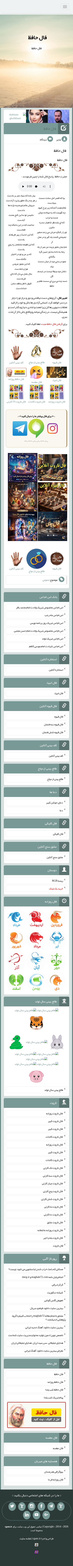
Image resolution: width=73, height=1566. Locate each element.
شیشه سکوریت (55, 1292)
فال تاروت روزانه (54, 1113)
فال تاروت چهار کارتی (52, 1183)
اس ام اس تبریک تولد (52, 638)
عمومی (45, 579)
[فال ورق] (22, 527)
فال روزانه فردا (55, 1479)
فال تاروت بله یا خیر (53, 1237)
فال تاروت (58, 1245)
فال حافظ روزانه (55, 1381)
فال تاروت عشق (55, 1222)
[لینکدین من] (27, 1515)
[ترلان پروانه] (37, 117)
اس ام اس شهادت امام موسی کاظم (46, 646)
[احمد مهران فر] (58, 117)
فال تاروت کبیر (55, 1121)
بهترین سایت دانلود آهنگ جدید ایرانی (44, 1327)
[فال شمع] (22, 497)
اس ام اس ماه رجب (54, 615)
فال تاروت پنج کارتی (53, 1191)
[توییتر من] (12, 1506)
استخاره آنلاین (56, 669)
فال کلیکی (58, 833)
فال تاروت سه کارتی (53, 1175)
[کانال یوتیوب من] (36, 1515)
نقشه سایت (25, 1538)
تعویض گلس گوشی (53, 1300)
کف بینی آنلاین (56, 755)
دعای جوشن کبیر (54, 802)
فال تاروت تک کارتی (53, 1167)
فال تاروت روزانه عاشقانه (50, 1230)
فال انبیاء (58, 693)
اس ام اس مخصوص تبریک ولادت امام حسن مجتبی (38, 630)
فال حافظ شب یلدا (54, 1389)
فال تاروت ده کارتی (53, 1214)
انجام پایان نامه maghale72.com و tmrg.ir (42, 1276)
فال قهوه (58, 716)
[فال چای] (52, 527)
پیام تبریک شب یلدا (53, 1397)
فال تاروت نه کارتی (53, 1206)
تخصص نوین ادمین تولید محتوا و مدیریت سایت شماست (35, 1335)
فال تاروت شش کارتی (52, 1198)
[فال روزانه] (22, 468)
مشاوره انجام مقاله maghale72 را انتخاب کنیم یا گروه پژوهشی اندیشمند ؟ (39, 1317)
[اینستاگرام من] (31, 1506)
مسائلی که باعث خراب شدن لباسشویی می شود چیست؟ (36, 1269)
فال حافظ (37, 37)
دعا (61, 810)
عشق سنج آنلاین (55, 857)
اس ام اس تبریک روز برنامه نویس (46, 623)
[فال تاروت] (52, 468)
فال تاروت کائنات (54, 1136)
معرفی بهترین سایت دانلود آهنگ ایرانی (44, 1350)
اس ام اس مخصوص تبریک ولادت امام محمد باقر (39, 607)
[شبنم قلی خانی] (15, 117)
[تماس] (22, 1506)
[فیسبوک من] (41, 1506)
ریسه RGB (57, 880)
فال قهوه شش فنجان (52, 732)
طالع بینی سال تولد (53, 1089)
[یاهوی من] (61, 1506)
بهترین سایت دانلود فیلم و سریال (46, 1308)
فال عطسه (58, 1448)
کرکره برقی (57, 1284)
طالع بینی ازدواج (55, 779)
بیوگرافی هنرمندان (53, 1471)
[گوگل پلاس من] (46, 1515)
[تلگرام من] (51, 1506)
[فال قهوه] (52, 497)
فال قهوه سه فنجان (53, 724)
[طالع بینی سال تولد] (36, 1044)
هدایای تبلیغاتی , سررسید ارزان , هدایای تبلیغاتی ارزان (37, 1342)
